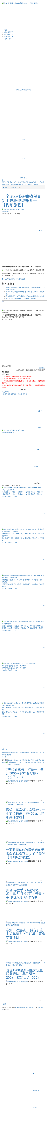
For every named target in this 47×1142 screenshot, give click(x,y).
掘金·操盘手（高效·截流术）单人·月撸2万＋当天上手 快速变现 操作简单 (25, 893)
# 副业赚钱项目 (22, 394)
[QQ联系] (23, 1053)
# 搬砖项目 (13, 394)
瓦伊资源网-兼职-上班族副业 (25, 1007)
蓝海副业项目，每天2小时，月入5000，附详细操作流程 (25, 296)
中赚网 (4, 1004)
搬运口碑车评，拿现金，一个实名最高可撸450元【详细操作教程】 (25, 813)
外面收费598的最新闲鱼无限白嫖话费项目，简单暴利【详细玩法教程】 (25, 853)
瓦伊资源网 (5, 211)
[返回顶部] (34, 1073)
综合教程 (8, 36)
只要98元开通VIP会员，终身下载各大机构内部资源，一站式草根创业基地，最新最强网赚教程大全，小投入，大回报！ (23, 183)
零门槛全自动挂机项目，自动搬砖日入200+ (21, 298)
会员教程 (8, 34)
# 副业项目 (5, 394)
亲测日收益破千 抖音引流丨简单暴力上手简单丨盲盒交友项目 (25, 934)
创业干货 (7, 39)
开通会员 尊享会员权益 (23, 90)
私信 (40, 230)
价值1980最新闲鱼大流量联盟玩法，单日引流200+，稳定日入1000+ (24, 974)
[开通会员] (16, 1073)
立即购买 (42, 368)
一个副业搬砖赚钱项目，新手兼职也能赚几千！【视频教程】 (23, 200)
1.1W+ (36, 449)
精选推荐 (8, 32)
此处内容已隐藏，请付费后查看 (14, 279)
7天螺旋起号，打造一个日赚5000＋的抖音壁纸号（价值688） (25, 773)
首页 (5, 30)
